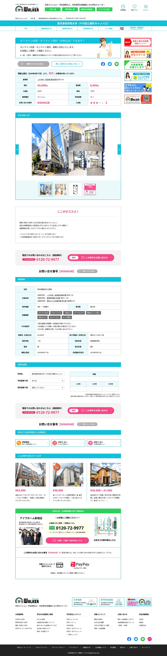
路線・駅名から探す (21, 625)
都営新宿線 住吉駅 (53, 298)
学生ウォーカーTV (72, 619)
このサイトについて (41, 647)
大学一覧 (33, 18)
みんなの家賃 (41, 619)
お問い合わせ (134, 647)
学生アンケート (71, 622)
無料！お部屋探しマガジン (126, 619)
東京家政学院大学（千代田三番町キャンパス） (50, 18)
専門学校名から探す (21, 622)
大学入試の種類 (99, 622)
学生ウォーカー (27, 600)
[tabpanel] (68, 149)
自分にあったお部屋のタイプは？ (47, 625)
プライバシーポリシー (58, 647)
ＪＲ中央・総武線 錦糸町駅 (47, 79)
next (119, 149)
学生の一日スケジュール (74, 628)
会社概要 (113, 647)
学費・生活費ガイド (43, 631)
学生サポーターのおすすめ (23, 628)
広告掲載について (100, 647)
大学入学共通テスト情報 (101, 625)
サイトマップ (146, 647)
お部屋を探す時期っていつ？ (46, 622)
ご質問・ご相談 (122, 625)
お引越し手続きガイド (43, 628)
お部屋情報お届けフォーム (126, 622)
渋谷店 (141, 619)
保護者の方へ (87, 647)
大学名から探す (20, 619)
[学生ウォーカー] (27, 8)
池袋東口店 (142, 625)
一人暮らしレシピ (72, 635)
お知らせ (122, 647)
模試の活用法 (98, 619)
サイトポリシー (74, 647)
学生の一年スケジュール (74, 631)
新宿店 (141, 622)
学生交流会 (70, 625)
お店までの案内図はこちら (105, 540)
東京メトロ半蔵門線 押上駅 (56, 301)
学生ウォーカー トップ (21, 18)
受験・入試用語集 (99, 628)
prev (17, 149)
